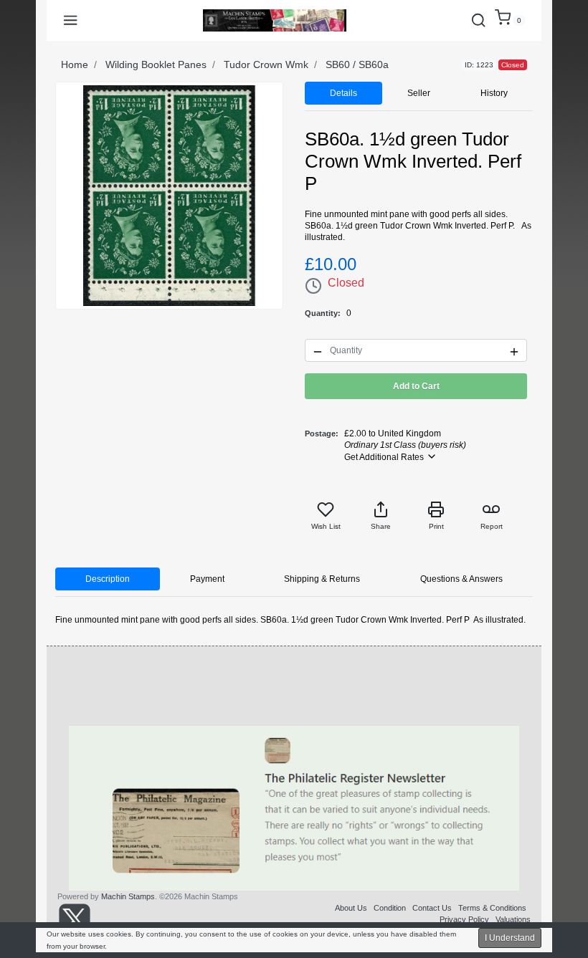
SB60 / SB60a (357, 64)
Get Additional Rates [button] (385, 457)
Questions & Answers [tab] (461, 579)
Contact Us (432, 908)
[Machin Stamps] (274, 20)
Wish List (326, 526)
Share (381, 526)
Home (74, 64)
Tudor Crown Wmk (266, 64)
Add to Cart (416, 386)
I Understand (510, 938)
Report (491, 526)
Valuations (513, 919)
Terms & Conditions (492, 908)
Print (436, 526)
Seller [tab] (418, 93)
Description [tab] (107, 579)
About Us (351, 908)
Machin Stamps (128, 896)
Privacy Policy (464, 919)
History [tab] (494, 93)
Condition (390, 908)
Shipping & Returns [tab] (322, 579)
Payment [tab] (207, 579)
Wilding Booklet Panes (156, 64)
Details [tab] (343, 93)
